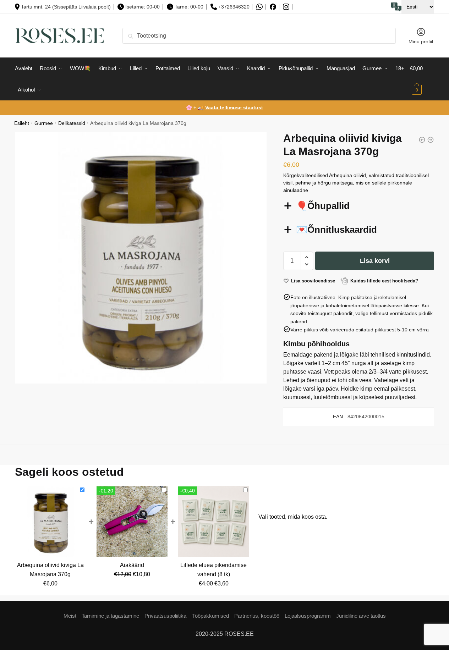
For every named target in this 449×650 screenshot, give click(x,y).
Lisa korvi (375, 260)
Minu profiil (421, 41)
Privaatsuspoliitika (165, 616)
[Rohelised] (422, 139)
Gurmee (43, 123)
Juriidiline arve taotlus (361, 616)
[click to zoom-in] (141, 258)
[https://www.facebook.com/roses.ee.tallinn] (273, 7)
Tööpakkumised (210, 616)
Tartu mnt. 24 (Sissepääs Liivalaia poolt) (66, 7)
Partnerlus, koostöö (256, 616)
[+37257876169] (259, 7)
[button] (307, 257)
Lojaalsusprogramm (308, 616)
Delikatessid (71, 123)
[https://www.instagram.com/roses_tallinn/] (286, 7)
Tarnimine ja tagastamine (110, 616)
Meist (70, 616)
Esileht (21, 123)
